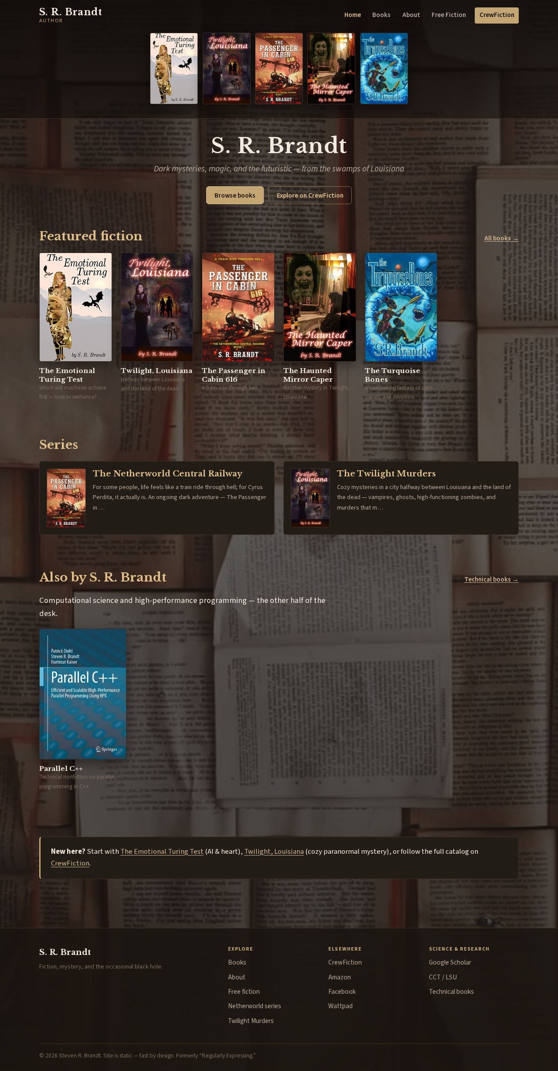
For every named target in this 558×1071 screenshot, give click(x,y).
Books (381, 15)
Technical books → (491, 579)
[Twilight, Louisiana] (227, 68)
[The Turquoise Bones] (384, 68)
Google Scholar (450, 962)
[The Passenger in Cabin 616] (279, 68)
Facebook (342, 991)
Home (352, 15)
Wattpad (340, 1006)
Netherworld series (254, 1006)
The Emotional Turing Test (162, 851)
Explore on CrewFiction (310, 195)
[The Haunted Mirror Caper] (331, 68)
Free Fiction (449, 15)
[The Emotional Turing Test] (174, 68)
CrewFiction (497, 15)
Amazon (339, 977)
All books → (501, 238)
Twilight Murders (251, 1021)
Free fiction (244, 991)
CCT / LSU (443, 977)
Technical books (451, 991)
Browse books (234, 195)
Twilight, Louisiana (274, 851)
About (411, 15)
